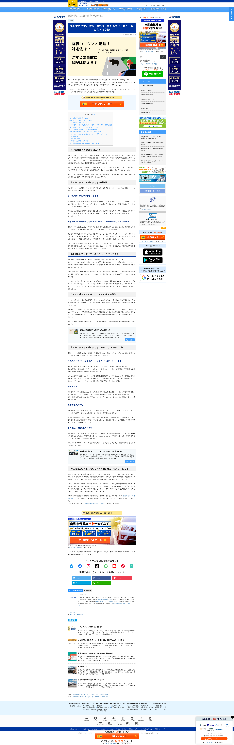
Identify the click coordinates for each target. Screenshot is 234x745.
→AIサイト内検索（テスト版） (149, 64)
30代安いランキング (160, 707)
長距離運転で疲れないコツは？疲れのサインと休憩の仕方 (90, 694)
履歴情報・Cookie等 (160, 729)
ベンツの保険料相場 (132, 709)
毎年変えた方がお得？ (89, 706)
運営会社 (131, 729)
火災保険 (105, 720)
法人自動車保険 (100, 724)
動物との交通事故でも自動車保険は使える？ (95, 330)
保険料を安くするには (108, 9)
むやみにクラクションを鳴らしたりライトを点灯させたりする (89, 134)
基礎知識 (72, 612)
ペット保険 (132, 720)
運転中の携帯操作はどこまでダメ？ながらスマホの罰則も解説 (101, 451)
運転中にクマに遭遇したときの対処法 (81, 120)
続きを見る (129, 340)
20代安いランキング (160, 706)
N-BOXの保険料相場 (132, 707)
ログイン (153, 186)
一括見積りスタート (154, 237)
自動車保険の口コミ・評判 (158, 9)
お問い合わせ (162, 5)
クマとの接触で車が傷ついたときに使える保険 (83, 129)
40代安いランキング (160, 709)
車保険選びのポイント (103, 707)
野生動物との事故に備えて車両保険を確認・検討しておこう (87, 143)
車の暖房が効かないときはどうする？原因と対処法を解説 (90, 697)
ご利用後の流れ (141, 9)
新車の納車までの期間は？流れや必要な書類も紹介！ (96, 653)
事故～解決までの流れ (147, 707)
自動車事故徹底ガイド (103, 709)
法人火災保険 (109, 724)
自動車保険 (86, 720)
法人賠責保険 (127, 724)
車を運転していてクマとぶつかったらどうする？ (84, 127)
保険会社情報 (144, 108)
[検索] (163, 57)
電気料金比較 (141, 720)
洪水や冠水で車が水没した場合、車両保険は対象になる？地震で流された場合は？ (152, 155)
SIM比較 (150, 720)
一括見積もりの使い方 (92, 9)
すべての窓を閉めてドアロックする (81, 122)
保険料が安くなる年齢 (89, 709)
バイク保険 (113, 720)
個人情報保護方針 (122, 729)
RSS (164, 228)
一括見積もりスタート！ (213, 739)
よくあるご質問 (151, 5)
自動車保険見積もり (76, 9)
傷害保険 (123, 720)
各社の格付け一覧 (146, 709)
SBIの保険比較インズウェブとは (122, 603)
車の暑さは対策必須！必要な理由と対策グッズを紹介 (152, 143)
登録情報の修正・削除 (152, 191)
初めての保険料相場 (89, 707)
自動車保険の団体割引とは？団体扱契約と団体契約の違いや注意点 (101, 640)
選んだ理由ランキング (117, 707)
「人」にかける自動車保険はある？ (90, 627)
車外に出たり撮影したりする (79, 141)
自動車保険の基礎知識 (125, 9)
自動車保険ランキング (147, 112)
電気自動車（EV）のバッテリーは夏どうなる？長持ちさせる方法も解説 (152, 137)
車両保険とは (82, 666)
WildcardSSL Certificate (152, 219)
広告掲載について (103, 729)
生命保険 (96, 720)
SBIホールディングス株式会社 (105, 601)
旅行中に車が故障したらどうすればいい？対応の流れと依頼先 (152, 161)
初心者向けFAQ (101, 711)
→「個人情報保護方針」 (146, 209)
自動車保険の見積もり (104, 599)
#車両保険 (80, 614)
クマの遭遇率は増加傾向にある (79, 118)
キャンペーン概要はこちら (102, 108)
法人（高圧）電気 (118, 724)
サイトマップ (113, 729)
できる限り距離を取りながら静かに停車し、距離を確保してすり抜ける (91, 125)
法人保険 (137, 724)
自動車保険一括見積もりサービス (95, 503)
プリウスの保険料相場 (133, 706)
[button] (152, 216)
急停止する (74, 136)
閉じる (94, 114)
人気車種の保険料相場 (147, 103)
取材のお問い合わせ (148, 729)
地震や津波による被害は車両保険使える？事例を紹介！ (152, 149)
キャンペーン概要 (75, 547)
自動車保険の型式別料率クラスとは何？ (92, 680)
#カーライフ (73, 614)
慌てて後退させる (76, 138)
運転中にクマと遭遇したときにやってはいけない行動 (85, 131)
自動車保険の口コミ (117, 706)
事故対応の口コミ (146, 706)
